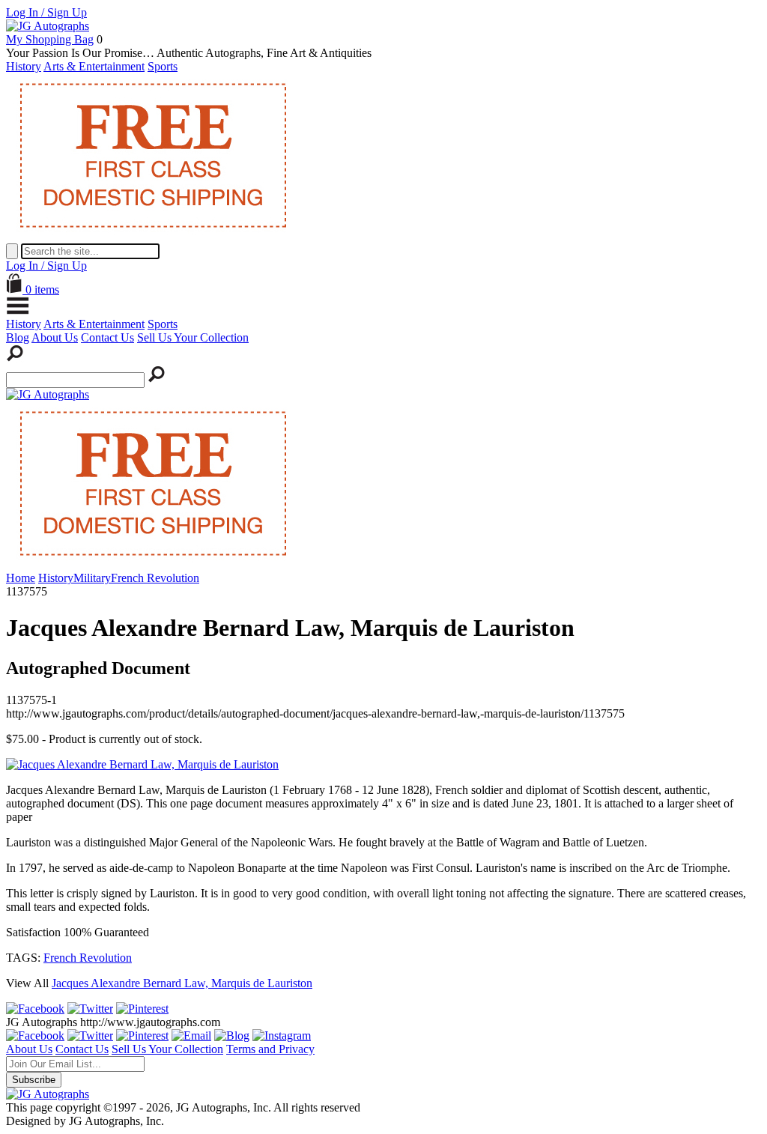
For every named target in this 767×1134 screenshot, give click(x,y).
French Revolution (87, 957)
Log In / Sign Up (46, 12)
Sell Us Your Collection (193, 337)
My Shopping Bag (50, 39)
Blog (17, 337)
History (23, 66)
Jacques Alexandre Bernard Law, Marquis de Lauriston (182, 983)
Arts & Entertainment (94, 66)
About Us (54, 337)
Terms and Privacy (270, 1049)
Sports (163, 66)
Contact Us (107, 337)
